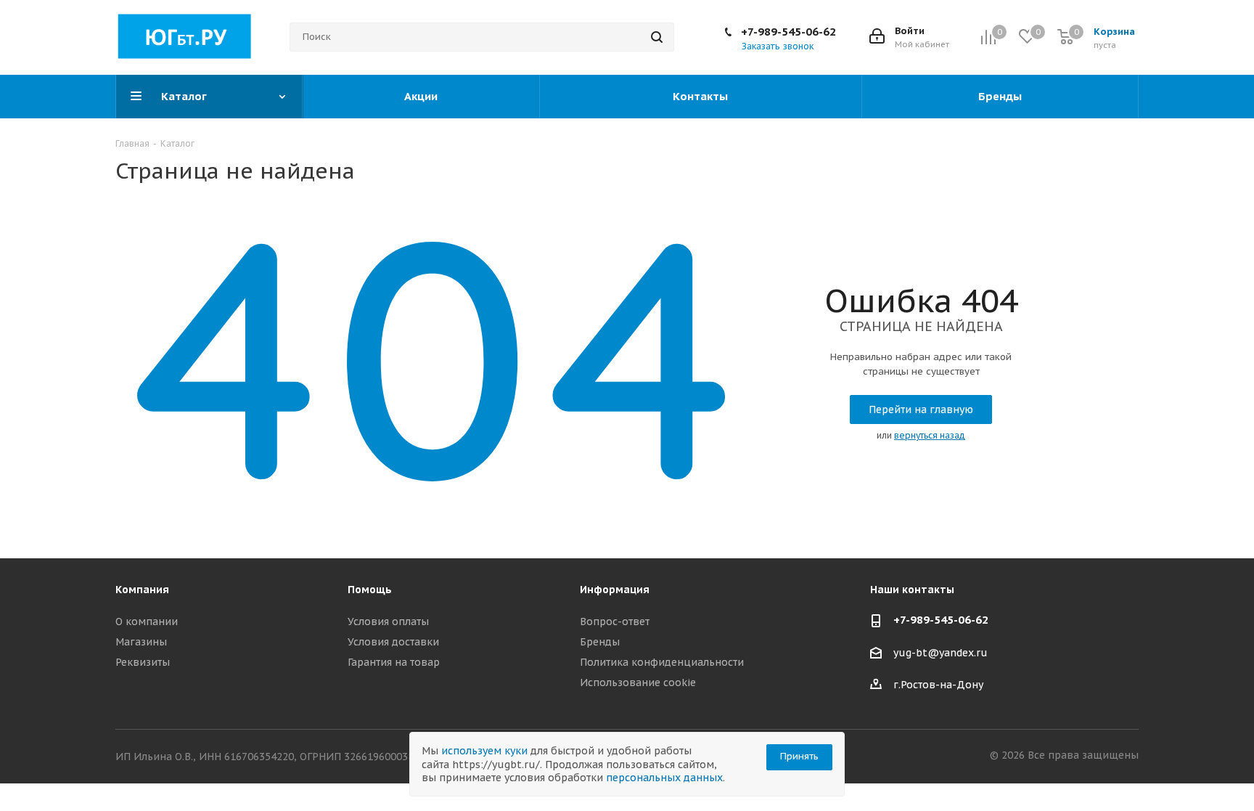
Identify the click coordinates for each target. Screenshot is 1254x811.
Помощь (370, 589)
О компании (146, 621)
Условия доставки (393, 641)
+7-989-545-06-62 (788, 31)
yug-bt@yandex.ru (940, 652)
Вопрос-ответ (614, 621)
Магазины (141, 641)
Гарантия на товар (394, 662)
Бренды (600, 641)
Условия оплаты (388, 621)
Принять (799, 756)
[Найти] (656, 37)
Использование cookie (638, 682)
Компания (142, 589)
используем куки (484, 750)
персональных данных (664, 777)
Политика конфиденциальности (662, 662)
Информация (614, 589)
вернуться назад (929, 435)
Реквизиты (142, 662)
